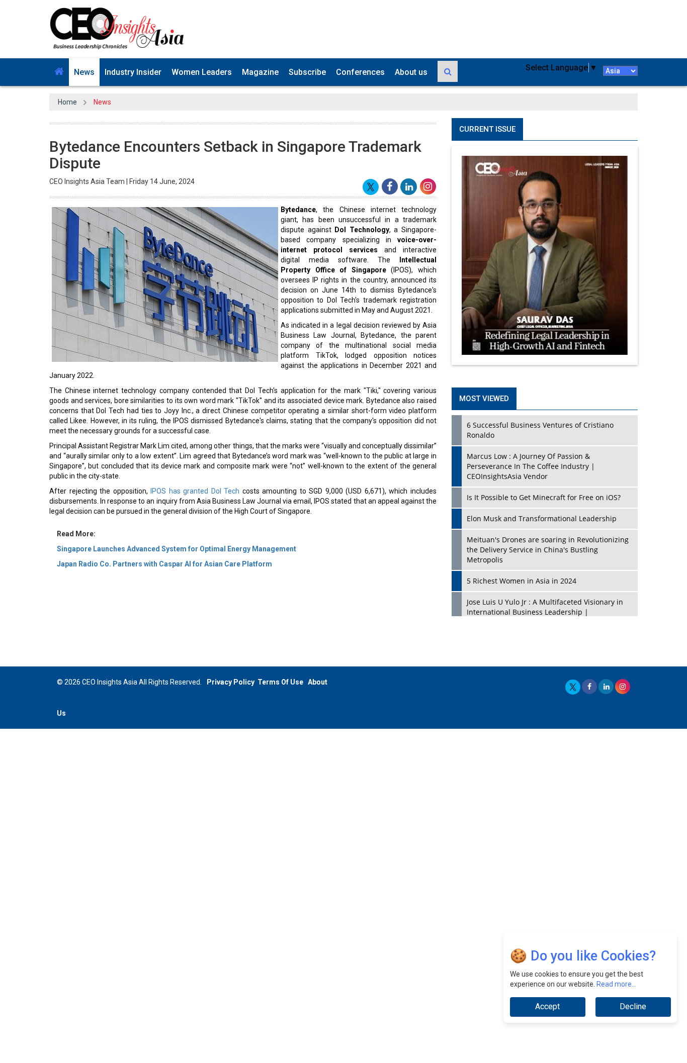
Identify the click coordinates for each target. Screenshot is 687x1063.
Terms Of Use (280, 682)
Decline (633, 1006)
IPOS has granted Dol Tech (194, 491)
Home (67, 102)
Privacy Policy (230, 682)
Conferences (360, 72)
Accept (547, 1006)
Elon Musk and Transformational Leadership (542, 518)
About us (411, 72)
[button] (59, 72)
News (84, 72)
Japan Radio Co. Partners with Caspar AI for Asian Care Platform (164, 564)
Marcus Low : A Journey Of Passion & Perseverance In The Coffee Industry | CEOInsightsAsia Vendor (531, 466)
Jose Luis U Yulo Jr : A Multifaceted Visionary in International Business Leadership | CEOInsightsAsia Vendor (545, 612)
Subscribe (307, 72)
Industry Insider (133, 72)
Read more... (616, 984)
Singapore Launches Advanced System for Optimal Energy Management (176, 549)
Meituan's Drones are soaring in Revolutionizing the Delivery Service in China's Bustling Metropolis (548, 549)
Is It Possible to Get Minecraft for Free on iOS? (544, 497)
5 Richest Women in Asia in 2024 (521, 581)
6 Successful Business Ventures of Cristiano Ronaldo (540, 430)
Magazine (260, 72)
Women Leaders (201, 72)
